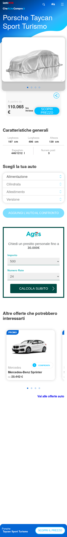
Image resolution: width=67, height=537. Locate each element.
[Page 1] (27, 87)
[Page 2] (31, 87)
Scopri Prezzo (47, 111)
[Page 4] (39, 87)
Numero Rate (15, 270)
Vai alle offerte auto (50, 396)
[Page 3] (35, 87)
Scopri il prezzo (50, 530)
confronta (44, 365)
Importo (12, 255)
